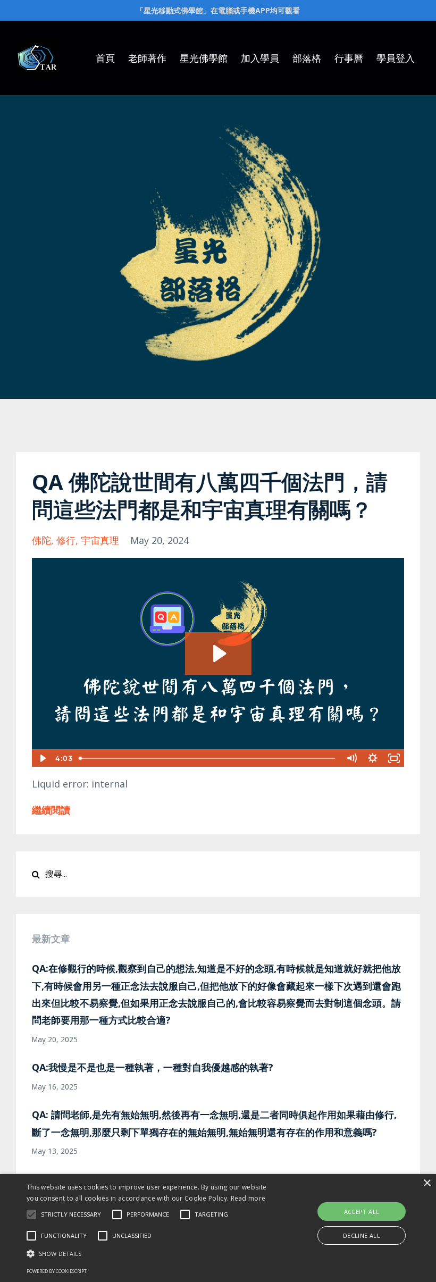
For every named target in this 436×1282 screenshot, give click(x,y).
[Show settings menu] (372, 758)
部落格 (306, 58)
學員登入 (395, 58)
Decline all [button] (361, 1235)
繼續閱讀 (51, 809)
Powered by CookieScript (57, 1271)
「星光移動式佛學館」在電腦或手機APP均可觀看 (218, 10)
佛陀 (41, 540)
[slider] (208, 758)
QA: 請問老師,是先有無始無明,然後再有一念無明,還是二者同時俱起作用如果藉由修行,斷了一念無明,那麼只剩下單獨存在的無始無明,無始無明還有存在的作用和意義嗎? (214, 1123)
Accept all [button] (362, 1212)
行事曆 (348, 58)
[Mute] (351, 758)
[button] (31, 1214)
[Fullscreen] (394, 758)
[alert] (218, 1228)
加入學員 (260, 58)
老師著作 (147, 58)
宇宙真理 (100, 540)
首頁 (105, 58)
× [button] (427, 1183)
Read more (248, 1198)
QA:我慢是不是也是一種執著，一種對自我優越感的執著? (152, 1067)
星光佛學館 (204, 58)
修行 (66, 540)
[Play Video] (42, 758)
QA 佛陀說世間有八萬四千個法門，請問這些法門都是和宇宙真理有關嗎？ (210, 495)
